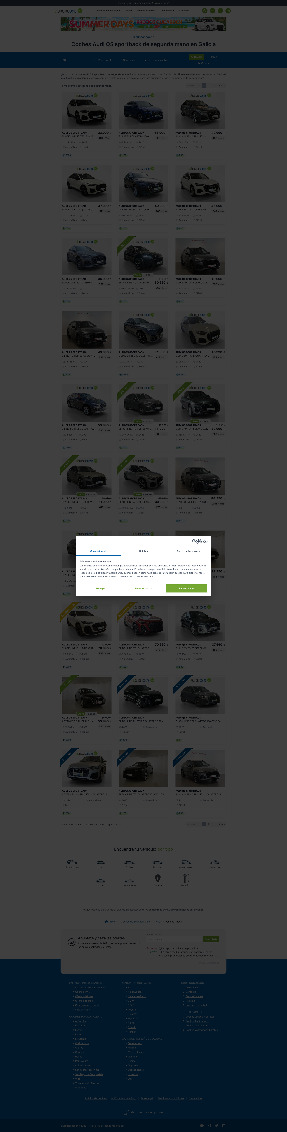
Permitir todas (186, 588)
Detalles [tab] (143, 551)
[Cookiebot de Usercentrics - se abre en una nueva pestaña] (194, 541)
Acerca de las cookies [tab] (188, 551)
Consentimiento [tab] (98, 551)
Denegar (100, 588)
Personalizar (141, 588)
